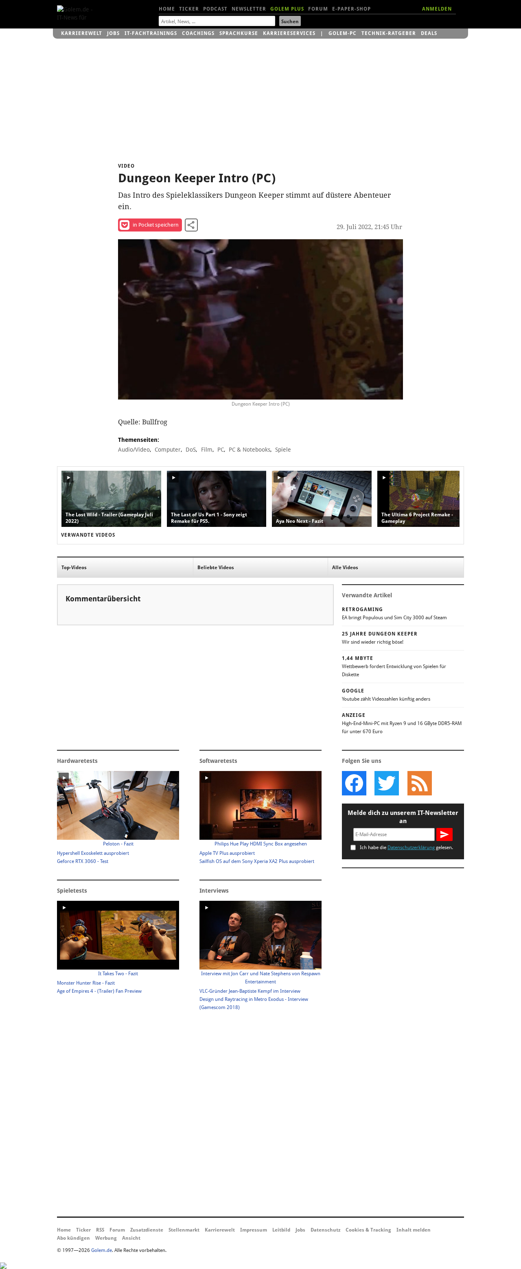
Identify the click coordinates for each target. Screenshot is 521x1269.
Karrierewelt (81, 33)
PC (220, 449)
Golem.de (101, 1250)
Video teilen (191, 225)
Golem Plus (287, 9)
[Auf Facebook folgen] (354, 783)
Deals (429, 33)
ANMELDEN (437, 9)
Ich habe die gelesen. (406, 847)
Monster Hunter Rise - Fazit (86, 983)
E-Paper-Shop (351, 9)
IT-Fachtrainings (151, 33)
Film (206, 449)
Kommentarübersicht (103, 598)
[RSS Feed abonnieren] (419, 783)
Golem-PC (342, 33)
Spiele (283, 449)
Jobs (113, 33)
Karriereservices (289, 33)
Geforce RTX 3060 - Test (82, 861)
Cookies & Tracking (368, 1230)
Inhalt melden (413, 1230)
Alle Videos (345, 567)
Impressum (253, 1230)
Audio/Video (134, 449)
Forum (318, 9)
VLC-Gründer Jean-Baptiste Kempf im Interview (249, 991)
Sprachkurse (238, 33)
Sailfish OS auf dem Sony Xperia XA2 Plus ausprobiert (256, 861)
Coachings (198, 33)
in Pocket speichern (156, 225)
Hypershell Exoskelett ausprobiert (93, 853)
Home (167, 9)
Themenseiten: (138, 440)
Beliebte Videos (215, 567)
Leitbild (281, 1230)
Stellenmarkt (184, 1230)
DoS (191, 449)
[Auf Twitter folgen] (386, 783)
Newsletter (249, 9)
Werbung (106, 1238)
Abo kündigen (73, 1238)
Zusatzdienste (146, 1230)
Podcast (215, 9)
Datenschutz (325, 1230)
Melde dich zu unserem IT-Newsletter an (403, 817)
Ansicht (131, 1238)
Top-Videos (74, 567)
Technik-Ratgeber (388, 33)
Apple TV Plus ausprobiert (227, 853)
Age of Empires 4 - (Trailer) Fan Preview (99, 991)
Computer (168, 449)
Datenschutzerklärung (411, 847)
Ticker (189, 9)
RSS (100, 1230)
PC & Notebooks (249, 449)
